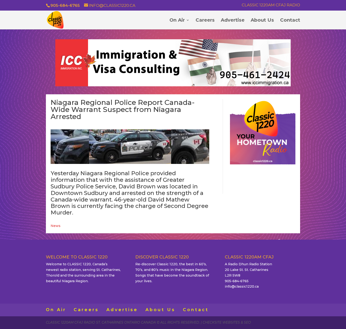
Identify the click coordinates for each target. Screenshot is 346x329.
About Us (262, 20)
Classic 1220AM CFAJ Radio (271, 5)
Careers (205, 20)
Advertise (233, 20)
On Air (177, 20)
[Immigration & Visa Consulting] (173, 85)
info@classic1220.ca (242, 286)
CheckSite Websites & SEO (227, 322)
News (55, 226)
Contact (290, 20)
